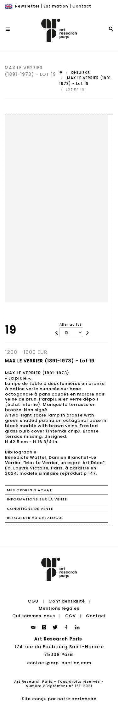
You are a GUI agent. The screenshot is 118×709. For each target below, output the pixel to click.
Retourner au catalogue (35, 517)
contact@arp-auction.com (59, 663)
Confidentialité (66, 601)
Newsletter (27, 6)
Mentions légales (59, 608)
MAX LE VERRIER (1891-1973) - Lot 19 (86, 80)
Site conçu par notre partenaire (59, 699)
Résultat (80, 72)
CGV (70, 616)
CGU (33, 601)
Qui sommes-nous (33, 616)
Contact (81, 6)
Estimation (56, 6)
